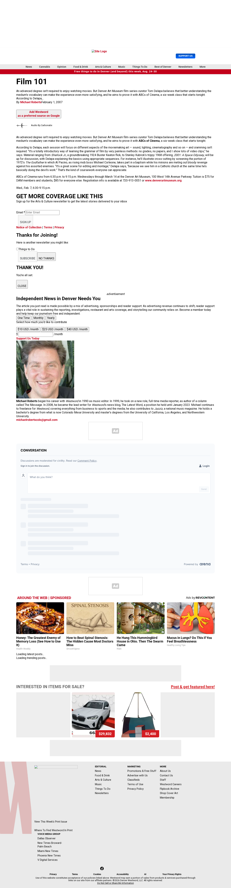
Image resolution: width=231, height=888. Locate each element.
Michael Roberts (30, 102)
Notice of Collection (29, 227)
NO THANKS (46, 258)
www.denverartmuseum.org (163, 180)
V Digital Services (48, 859)
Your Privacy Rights (171, 874)
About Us (165, 770)
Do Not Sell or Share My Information (115, 883)
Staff (163, 779)
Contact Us (166, 775)
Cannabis (44, 66)
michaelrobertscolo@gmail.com (37, 420)
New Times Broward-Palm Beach (50, 844)
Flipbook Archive (169, 788)
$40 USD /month (77, 329)
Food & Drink (80, 66)
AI (145, 874)
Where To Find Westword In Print (53, 830)
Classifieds (133, 779)
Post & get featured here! (193, 687)
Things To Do (139, 66)
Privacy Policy (135, 788)
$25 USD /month (52, 329)
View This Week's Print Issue (50, 821)
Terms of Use (135, 784)
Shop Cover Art (169, 793)
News (29, 66)
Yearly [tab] (51, 318)
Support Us (185, 55)
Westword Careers (171, 784)
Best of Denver (162, 66)
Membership (167, 797)
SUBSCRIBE (27, 258)
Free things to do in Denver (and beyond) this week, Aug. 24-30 (115, 71)
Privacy (59, 227)
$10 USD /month (28, 329)
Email (20, 212)
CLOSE (22, 286)
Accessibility (123, 874)
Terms (48, 227)
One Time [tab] (24, 318)
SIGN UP (25, 222)
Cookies (97, 874)
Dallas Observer (47, 838)
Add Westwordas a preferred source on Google (39, 113)
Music (121, 66)
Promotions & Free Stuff (141, 770)
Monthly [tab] (38, 318)
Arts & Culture (103, 66)
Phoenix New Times (49, 855)
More (203, 66)
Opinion (61, 66)
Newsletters (185, 66)
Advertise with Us (137, 775)
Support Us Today (27, 338)
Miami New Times (48, 851)
